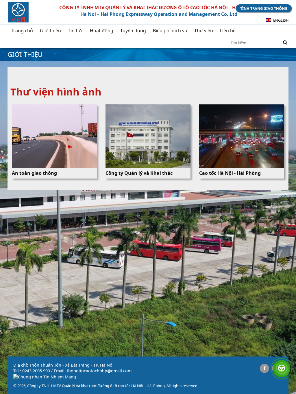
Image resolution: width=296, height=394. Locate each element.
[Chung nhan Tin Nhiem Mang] (44, 377)
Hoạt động (101, 30)
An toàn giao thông (34, 173)
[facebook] (264, 368)
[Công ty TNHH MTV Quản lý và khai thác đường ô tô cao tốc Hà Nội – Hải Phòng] (18, 13)
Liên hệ (228, 30)
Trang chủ (22, 30)
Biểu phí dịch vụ (170, 30)
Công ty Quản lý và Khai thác (139, 173)
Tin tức (75, 30)
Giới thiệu (50, 30)
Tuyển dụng (133, 30)
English (280, 20)
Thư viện (203, 30)
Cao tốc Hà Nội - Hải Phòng (230, 173)
